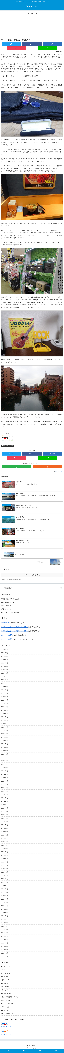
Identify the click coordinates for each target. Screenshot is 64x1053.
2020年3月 (4, 909)
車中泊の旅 (5, 1007)
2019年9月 (4, 929)
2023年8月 (4, 771)
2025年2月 (4, 710)
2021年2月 (4, 872)
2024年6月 (4, 737)
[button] (61, 588)
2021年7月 (4, 855)
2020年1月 (4, 916)
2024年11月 (5, 720)
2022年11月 (5, 801)
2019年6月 (4, 939)
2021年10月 (5, 845)
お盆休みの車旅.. (6, 605)
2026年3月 (4, 666)
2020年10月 (5, 885)
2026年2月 (4, 670)
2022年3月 (4, 828)
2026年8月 (4, 649)
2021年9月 (4, 848)
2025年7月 (4, 693)
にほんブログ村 (6, 1026)
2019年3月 (4, 949)
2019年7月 (4, 936)
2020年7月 (4, 896)
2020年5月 (4, 902)
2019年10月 (5, 926)
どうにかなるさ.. (6, 609)
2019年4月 (4, 946)
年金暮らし (5, 983)
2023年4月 (4, 784)
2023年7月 (4, 774)
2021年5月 (4, 862)
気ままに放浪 (6, 1000)
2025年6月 (4, 697)
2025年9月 (4, 686)
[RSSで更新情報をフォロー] (47, 466)
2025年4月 (4, 703)
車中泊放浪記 (6, 1010)
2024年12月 (5, 717)
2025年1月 (4, 713)
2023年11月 (5, 761)
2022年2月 (4, 831)
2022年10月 (5, 804)
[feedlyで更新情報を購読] (16, 466)
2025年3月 (4, 707)
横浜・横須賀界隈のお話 (8, 445)
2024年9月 (4, 727)
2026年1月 (4, 673)
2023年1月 (4, 794)
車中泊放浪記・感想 (8, 1014)
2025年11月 (5, 680)
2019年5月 (4, 943)
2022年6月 (4, 818)
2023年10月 (5, 764)
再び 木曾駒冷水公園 (7, 602)
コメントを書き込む (32, 575)
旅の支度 (5, 990)
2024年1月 (4, 754)
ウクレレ (5, 970)
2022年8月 (4, 811)
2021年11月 (5, 842)
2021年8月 (4, 852)
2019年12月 (5, 919)
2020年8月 (4, 892)
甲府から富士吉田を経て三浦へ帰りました (14, 627)
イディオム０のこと (8, 966)
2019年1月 (4, 956)
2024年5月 (4, 740)
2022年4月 (4, 825)
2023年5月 (4, 781)
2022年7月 (4, 815)
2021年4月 (4, 865)
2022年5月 (4, 821)
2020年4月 (4, 906)
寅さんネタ (5, 980)
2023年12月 (5, 757)
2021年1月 (4, 875)
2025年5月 (4, 700)
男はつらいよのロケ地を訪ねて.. (11, 612)
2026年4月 (4, 663)
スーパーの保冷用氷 (7, 635)
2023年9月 (4, 767)
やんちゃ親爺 (6, 973)
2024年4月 (4, 744)
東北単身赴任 (6, 993)
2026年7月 (4, 653)
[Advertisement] (32, 26)
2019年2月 (4, 953)
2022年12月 (5, 798)
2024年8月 (4, 730)
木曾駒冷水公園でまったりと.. (10, 599)
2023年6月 (4, 777)
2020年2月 (4, 912)
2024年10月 (5, 723)
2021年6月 (4, 858)
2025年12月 (5, 676)
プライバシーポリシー (32, 1048)
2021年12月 (5, 838)
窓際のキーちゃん (7, 1003)
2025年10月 (5, 683)
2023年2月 (4, 791)
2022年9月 (4, 808)
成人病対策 (5, 987)
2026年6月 (4, 656)
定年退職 (5, 976)
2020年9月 (4, 889)
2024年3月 (4, 747)
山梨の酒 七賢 (5, 623)
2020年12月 (5, 879)
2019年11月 (5, 922)
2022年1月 (4, 835)
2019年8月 (4, 933)
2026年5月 (4, 659)
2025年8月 (4, 690)
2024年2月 (4, 750)
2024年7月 (4, 734)
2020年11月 (5, 882)
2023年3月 (4, 788)
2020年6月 (4, 899)
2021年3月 (4, 869)
